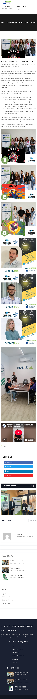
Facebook (10, 462)
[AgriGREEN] (6, 2)
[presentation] (31, 486)
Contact (14, 662)
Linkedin (8, 471)
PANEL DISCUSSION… (16, 575)
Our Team (15, 653)
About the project (17, 649)
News (4, 446)
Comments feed (7, 600)
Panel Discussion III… (16, 568)
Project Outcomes (18, 656)
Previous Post (6, 520)
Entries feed (6, 597)
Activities (15, 659)
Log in (4, 594)
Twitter (9, 467)
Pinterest (8, 475)
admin (18, 64)
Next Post (33, 520)
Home (14, 646)
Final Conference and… (17, 561)
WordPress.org (6, 603)
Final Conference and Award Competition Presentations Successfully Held (18, 502)
